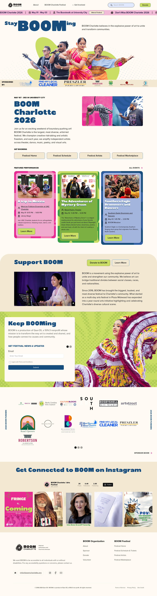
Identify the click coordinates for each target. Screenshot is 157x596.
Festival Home (29, 156)
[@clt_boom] (46, 484)
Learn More (26, 231)
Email (11, 351)
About (36, 5)
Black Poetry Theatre (73, 210)
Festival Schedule (62, 156)
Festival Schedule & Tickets (125, 551)
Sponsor (86, 551)
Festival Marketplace (127, 156)
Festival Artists (94, 156)
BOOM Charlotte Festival (55, 5)
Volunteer (87, 560)
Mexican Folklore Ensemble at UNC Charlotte (35, 208)
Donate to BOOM (98, 263)
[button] (78, 5)
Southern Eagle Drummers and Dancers (120, 214)
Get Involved (79, 5)
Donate (86, 555)
